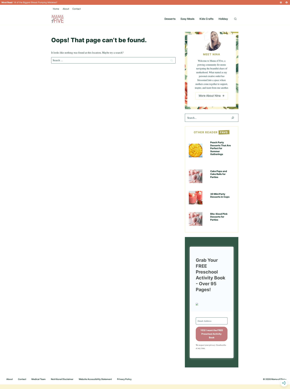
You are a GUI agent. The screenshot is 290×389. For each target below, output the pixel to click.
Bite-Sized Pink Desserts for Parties (218, 216)
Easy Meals (187, 18)
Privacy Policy (124, 379)
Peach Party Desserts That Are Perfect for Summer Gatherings (220, 148)
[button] (211, 304)
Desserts (170, 18)
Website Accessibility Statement (95, 379)
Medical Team (38, 379)
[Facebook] (287, 2)
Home (56, 8)
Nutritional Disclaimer (62, 379)
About (66, 8)
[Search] (232, 118)
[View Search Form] (235, 19)
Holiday (223, 18)
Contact (76, 8)
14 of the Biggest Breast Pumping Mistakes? (35, 2)
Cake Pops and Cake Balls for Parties (218, 174)
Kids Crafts (206, 18)
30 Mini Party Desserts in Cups (220, 195)
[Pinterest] (281, 2)
